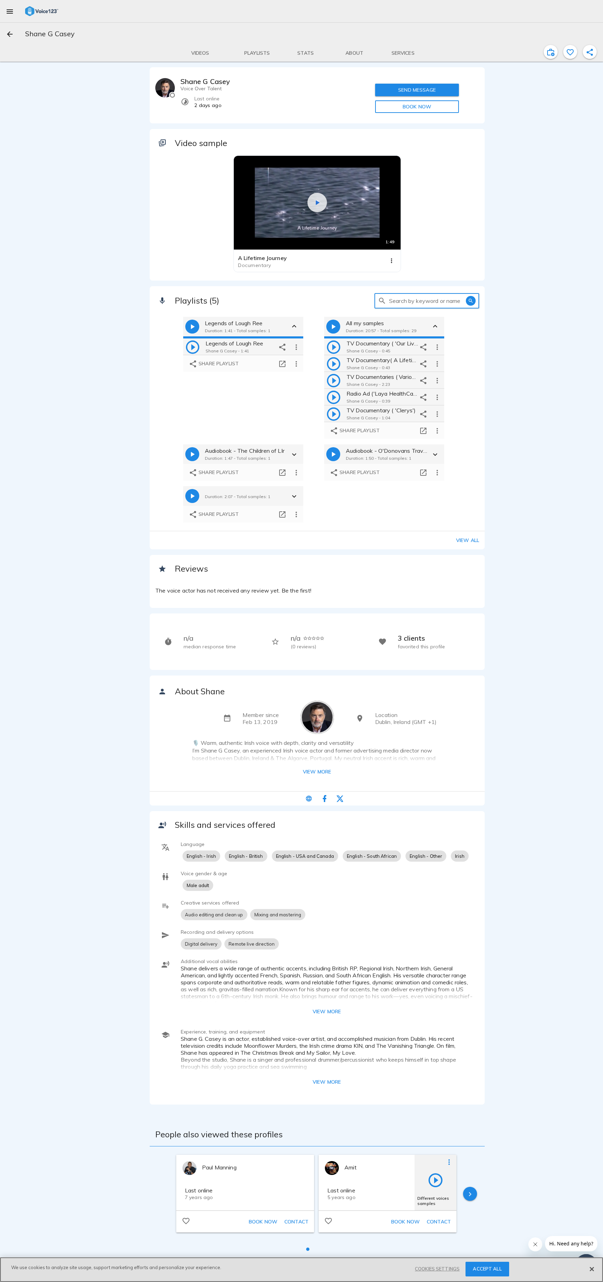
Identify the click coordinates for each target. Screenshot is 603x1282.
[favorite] (570, 52)
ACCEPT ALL (487, 1269)
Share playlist (218, 363)
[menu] (10, 11)
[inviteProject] (551, 52)
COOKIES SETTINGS (437, 1269)
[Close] (592, 1269)
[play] (193, 347)
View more (317, 772)
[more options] (296, 347)
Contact (296, 1222)
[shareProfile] (590, 52)
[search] (382, 301)
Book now (263, 1222)
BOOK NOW (417, 107)
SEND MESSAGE (417, 90)
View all (467, 540)
